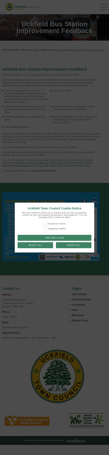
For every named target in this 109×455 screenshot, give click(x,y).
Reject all (35, 245)
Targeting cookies (57, 228)
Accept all (73, 245)
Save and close (54, 238)
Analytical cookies (57, 223)
